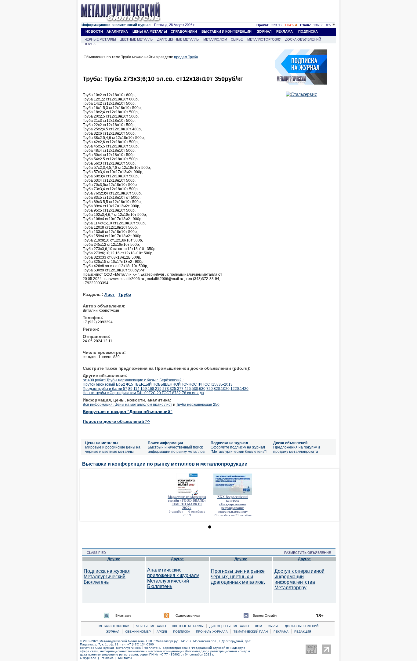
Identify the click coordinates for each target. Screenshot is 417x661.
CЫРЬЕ (273, 626)
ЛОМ (258, 626)
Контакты (125, 657)
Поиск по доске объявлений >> (116, 421)
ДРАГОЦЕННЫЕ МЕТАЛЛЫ (178, 39)
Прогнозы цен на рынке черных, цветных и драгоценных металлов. (238, 576)
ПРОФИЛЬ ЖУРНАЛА (212, 631)
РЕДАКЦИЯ (302, 631)
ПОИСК (90, 44)
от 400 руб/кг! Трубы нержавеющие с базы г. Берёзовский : (133, 380)
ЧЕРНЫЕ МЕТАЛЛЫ (100, 39)
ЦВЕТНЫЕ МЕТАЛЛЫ (137, 39)
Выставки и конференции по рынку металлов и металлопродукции (165, 464)
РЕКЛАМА (284, 31)
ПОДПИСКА (308, 31)
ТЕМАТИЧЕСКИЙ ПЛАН (251, 631)
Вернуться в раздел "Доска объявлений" (127, 411)
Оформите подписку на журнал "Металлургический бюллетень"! (239, 449)
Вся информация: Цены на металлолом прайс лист (127, 404)
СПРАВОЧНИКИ (184, 31)
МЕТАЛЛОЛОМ (215, 39)
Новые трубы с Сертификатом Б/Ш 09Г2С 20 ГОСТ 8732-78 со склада (143, 393)
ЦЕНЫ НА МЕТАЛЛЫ (149, 31)
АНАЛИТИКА (117, 31)
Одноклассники (188, 615)
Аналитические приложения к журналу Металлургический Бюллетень (173, 578)
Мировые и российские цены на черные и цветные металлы (112, 449)
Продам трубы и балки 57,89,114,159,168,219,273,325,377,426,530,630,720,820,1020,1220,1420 (165, 389)
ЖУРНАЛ (264, 31)
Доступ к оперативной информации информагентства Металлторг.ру (299, 579)
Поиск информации (165, 443)
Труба (124, 294)
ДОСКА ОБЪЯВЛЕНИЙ (303, 39)
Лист (109, 294)
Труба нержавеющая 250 (197, 404)
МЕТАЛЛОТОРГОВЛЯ (264, 39)
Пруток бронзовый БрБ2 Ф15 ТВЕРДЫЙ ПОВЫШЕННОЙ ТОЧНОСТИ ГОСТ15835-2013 (158, 384)
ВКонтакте (123, 615)
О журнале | (90, 657)
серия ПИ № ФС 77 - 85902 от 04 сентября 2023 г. (177, 654)
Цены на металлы (101, 443)
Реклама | (109, 657)
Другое (113, 559)
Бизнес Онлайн (265, 615)
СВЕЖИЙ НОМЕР (138, 631)
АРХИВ (162, 631)
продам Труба (186, 57)
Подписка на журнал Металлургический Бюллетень (107, 576)
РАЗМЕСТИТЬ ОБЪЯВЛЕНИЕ (309, 552)
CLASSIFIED (94, 552)
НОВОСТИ (94, 31)
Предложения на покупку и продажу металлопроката (296, 449)
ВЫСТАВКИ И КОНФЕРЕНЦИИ (226, 31)
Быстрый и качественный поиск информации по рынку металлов (176, 449)
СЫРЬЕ (237, 39)
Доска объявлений (290, 443)
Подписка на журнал (229, 443)
